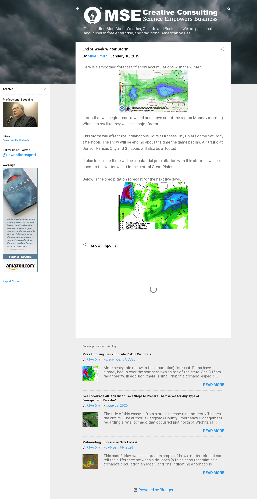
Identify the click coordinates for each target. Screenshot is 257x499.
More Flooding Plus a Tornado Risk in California (117, 354)
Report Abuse (11, 281)
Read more (213, 385)
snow (96, 245)
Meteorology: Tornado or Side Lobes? (110, 442)
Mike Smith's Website (16, 140)
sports (110, 245)
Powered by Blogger (155, 490)
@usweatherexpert (19, 155)
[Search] (229, 9)
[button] (222, 49)
